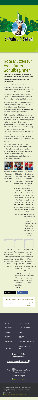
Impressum (8, 341)
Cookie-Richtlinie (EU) (24, 347)
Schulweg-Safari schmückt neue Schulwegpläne (19, 299)
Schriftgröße (21, 2)
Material (8, 332)
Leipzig (21, 332)
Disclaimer (8, 348)
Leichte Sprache (17, 2)
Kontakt (7, 337)
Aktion (7, 323)
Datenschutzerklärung (25, 341)
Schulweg (8, 328)
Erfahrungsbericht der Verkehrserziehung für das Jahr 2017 (20, 304)
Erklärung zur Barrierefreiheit (13, 2)
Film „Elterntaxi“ (24, 323)
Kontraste (24, 2)
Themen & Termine (24, 328)
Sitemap (21, 337)
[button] (10, 292)
